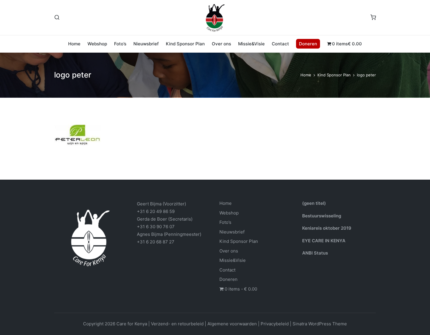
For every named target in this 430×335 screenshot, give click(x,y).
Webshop (229, 213)
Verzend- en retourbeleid (177, 324)
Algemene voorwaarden (232, 324)
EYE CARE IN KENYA (323, 240)
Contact (227, 270)
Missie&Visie (232, 260)
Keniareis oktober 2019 (326, 228)
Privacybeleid (275, 324)
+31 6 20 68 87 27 (155, 242)
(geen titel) (314, 203)
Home (225, 203)
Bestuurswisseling (321, 216)
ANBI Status (315, 253)
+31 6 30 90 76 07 (156, 226)
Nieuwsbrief (232, 232)
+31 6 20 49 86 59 (156, 211)
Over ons (228, 251)
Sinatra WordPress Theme (320, 324)
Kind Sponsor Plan (238, 241)
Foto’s (225, 222)
